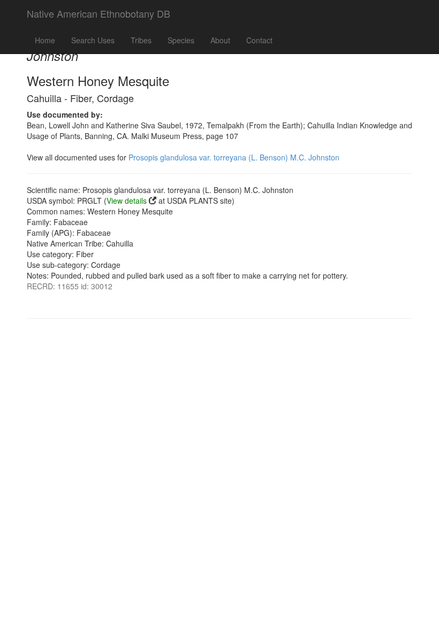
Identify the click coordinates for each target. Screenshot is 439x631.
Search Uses (93, 40)
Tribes (141, 40)
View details (127, 200)
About (220, 40)
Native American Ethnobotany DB (98, 13)
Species (181, 40)
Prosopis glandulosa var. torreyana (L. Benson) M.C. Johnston (233, 157)
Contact (259, 40)
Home (45, 40)
